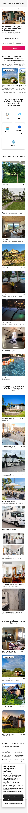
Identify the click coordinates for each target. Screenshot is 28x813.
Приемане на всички (13, 796)
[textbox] (7, 44)
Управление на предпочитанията (13, 803)
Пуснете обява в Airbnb (17, 9)
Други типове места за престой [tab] (10, 746)
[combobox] (13, 38)
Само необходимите (13, 799)
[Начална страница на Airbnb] (3, 9)
